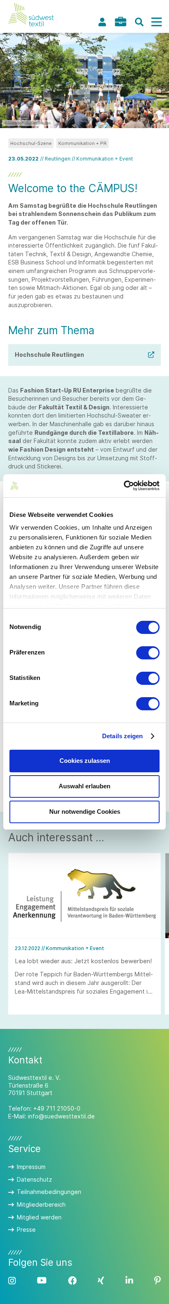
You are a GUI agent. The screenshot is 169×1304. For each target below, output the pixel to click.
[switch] (148, 652)
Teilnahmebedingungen (49, 1191)
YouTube (42, 1280)
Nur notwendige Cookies (84, 811)
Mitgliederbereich (41, 1204)
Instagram (12, 1280)
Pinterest (157, 1280)
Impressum (31, 1166)
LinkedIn (129, 1280)
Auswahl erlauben (84, 786)
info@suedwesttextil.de (61, 1116)
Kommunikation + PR (82, 143)
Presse (26, 1229)
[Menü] (156, 22)
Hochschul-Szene (31, 143)
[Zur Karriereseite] (120, 21)
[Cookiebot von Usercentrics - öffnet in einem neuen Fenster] (124, 485)
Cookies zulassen (84, 760)
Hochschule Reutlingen (49, 354)
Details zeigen (122, 735)
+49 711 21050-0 (56, 1108)
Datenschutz (34, 1179)
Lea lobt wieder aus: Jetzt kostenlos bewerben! (83, 961)
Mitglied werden (39, 1217)
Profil (102, 22)
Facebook (72, 1280)
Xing (101, 1280)
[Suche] (139, 22)
